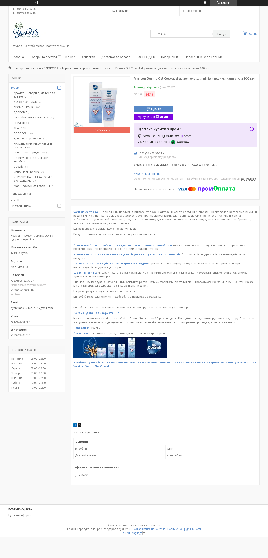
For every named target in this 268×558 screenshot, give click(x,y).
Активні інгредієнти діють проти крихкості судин (110, 263)
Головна (18, 57)
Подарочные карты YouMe (204, 57)
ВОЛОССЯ (20, 133)
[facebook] (75, 426)
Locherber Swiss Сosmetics (31, 117)
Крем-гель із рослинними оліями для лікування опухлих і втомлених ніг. (127, 254)
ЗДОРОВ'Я (51, 68)
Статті (15, 200)
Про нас (69, 57)
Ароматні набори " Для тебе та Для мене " (34, 94)
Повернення (169, 57)
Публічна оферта (19, 515)
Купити (156, 109)
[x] (79, 426)
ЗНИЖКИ (19, 123)
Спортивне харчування (29, 152)
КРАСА (18, 128)
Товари (16, 88)
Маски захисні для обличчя (32, 186)
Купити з (148, 117)
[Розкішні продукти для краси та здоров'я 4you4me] (29, 30)
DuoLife (19, 166)
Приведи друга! (21, 193)
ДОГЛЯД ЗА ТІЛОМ (25, 102)
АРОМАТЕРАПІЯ (24, 107)
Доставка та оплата (115, 57)
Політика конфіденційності (184, 529)
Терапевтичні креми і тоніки (82, 68)
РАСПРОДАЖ (146, 57)
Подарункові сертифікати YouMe (31, 159)
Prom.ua (155, 525)
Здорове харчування (28, 138)
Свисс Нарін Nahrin (26, 172)
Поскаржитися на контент (149, 529)
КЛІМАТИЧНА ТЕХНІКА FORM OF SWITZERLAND (34, 178)
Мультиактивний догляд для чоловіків (33, 145)
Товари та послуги (43, 57)
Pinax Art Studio (21, 206)
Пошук (221, 34)
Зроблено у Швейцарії (89, 362)
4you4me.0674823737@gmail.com (32, 308)
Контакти (88, 57)
